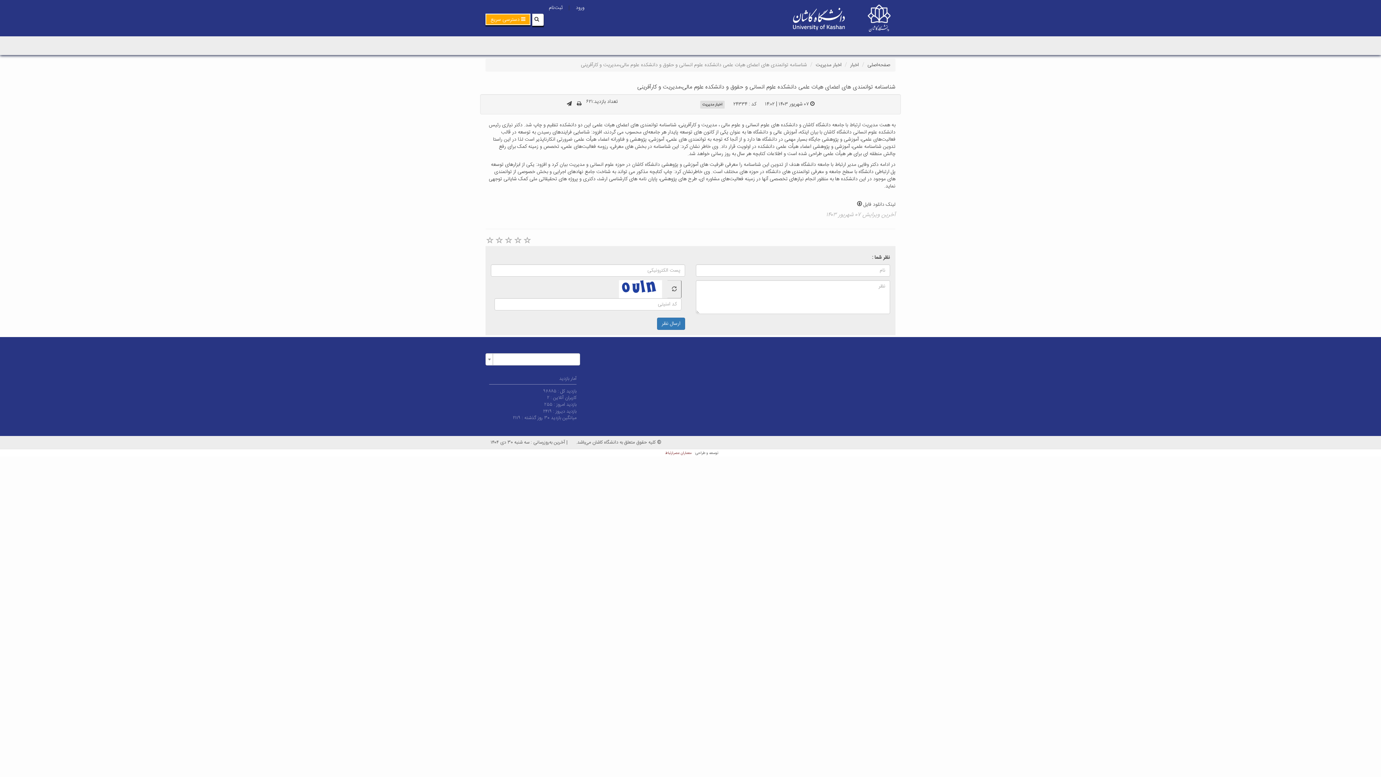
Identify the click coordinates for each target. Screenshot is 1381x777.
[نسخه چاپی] (579, 104)
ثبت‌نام (555, 8)
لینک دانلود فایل (878, 204)
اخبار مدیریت (829, 65)
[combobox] (533, 359)
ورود (580, 8)
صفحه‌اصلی (878, 65)
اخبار (854, 65)
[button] (508, 19)
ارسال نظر (671, 323)
